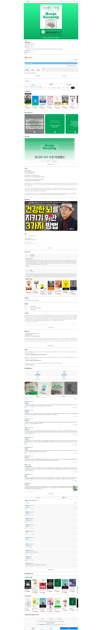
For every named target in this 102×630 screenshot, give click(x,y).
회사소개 (54, 624)
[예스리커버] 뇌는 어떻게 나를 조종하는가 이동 (35, 586)
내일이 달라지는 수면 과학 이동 (35, 605)
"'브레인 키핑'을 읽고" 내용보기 (51, 468)
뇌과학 (33, 300)
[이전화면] (25, 1)
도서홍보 (62, 624)
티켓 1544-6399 (47, 621)
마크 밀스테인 (27, 45)
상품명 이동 (28, 102)
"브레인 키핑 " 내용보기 (51, 459)
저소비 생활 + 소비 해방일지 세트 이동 (43, 288)
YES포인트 (26, 59)
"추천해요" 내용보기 (51, 450)
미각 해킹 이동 (65, 605)
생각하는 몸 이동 (28, 605)
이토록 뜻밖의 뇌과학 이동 (72, 586)
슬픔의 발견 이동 (57, 586)
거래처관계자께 (58, 624)
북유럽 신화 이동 (36, 287)
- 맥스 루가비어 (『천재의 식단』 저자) (30, 364)
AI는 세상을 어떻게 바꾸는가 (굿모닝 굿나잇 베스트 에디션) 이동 (50, 605)
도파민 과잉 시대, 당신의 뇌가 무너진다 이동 (65, 586)
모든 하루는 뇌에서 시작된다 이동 (57, 605)
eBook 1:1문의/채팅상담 (60, 621)
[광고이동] (74, 1)
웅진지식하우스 (27, 47)
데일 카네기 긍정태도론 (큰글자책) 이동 (51, 287)
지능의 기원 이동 (50, 586)
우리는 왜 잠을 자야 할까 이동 (42, 586)
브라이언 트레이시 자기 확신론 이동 (73, 287)
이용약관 (38, 624)
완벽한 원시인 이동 (28, 586)
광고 (64, 624)
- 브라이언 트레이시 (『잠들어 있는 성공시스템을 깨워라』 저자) (33, 360)
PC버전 (51, 624)
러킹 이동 (28, 287)
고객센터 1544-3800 (41, 621)
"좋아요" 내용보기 (51, 477)
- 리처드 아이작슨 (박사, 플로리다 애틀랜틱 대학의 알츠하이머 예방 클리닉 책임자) (36, 354)
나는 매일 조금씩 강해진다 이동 (58, 287)
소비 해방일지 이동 (66, 287)
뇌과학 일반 (37, 300)
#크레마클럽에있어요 (28, 93)
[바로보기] (31, 388)
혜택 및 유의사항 (38, 379)
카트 (77, 2)
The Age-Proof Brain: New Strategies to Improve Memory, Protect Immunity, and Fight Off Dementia (44, 49)
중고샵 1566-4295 (53, 621)
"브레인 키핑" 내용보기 (51, 404)
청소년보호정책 (47, 624)
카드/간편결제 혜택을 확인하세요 (71, 65)
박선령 (32, 45)
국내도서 (26, 300)
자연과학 (30, 300)
